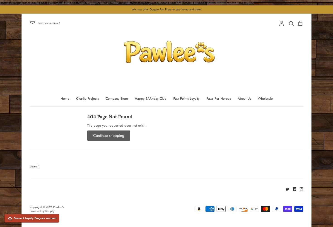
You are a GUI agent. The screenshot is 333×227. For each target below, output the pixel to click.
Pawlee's (58, 207)
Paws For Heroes (218, 98)
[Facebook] (292, 188)
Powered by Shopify (42, 211)
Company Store (117, 98)
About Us (244, 98)
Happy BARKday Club (150, 98)
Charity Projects (87, 98)
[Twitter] (285, 188)
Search (34, 166)
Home (64, 98)
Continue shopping (108, 135)
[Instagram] (299, 188)
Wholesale (265, 98)
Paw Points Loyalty (186, 98)
